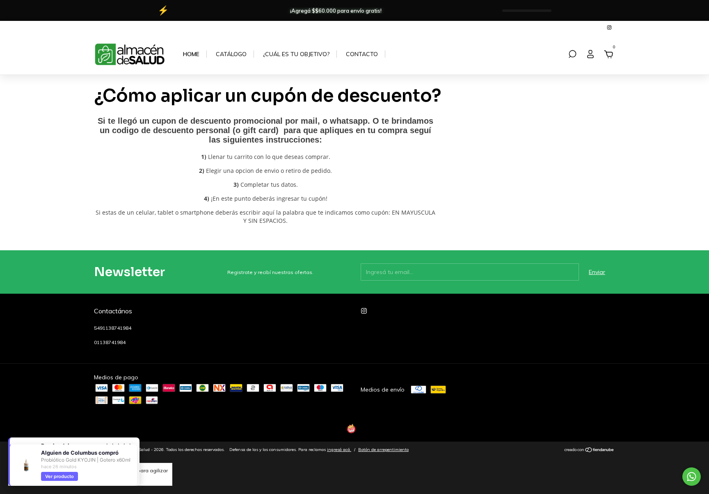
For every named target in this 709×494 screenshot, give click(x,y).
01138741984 (110, 342)
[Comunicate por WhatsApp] (691, 476)
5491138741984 (112, 328)
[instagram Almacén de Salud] (609, 27)
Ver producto (59, 476)
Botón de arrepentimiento (383, 449)
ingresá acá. (339, 449)
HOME (191, 54)
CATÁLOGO (231, 54)
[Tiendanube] (589, 450)
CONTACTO (362, 54)
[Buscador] (572, 55)
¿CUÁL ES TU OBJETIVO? (296, 54)
